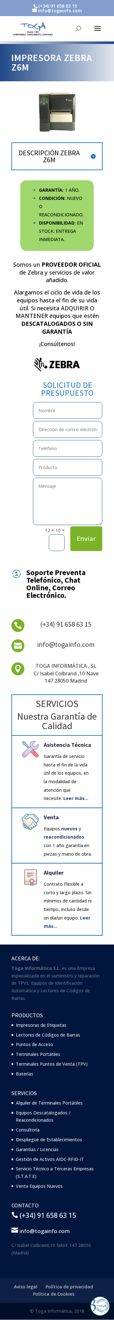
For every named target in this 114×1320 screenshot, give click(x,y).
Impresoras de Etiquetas (41, 1025)
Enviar (86, 538)
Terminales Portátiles (38, 1054)
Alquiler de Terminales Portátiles (49, 1103)
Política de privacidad (69, 1287)
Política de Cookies (53, 1294)
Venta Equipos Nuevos (39, 1186)
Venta (51, 817)
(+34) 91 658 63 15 (66, 624)
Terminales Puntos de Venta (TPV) (52, 1064)
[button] (100, 1306)
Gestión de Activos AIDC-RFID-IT (50, 1159)
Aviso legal (25, 1287)
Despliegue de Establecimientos (49, 1140)
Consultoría (28, 1130)
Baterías (24, 1074)
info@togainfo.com (66, 644)
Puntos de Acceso (34, 1044)
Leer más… (75, 798)
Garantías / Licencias (37, 1149)
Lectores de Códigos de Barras (48, 1035)
